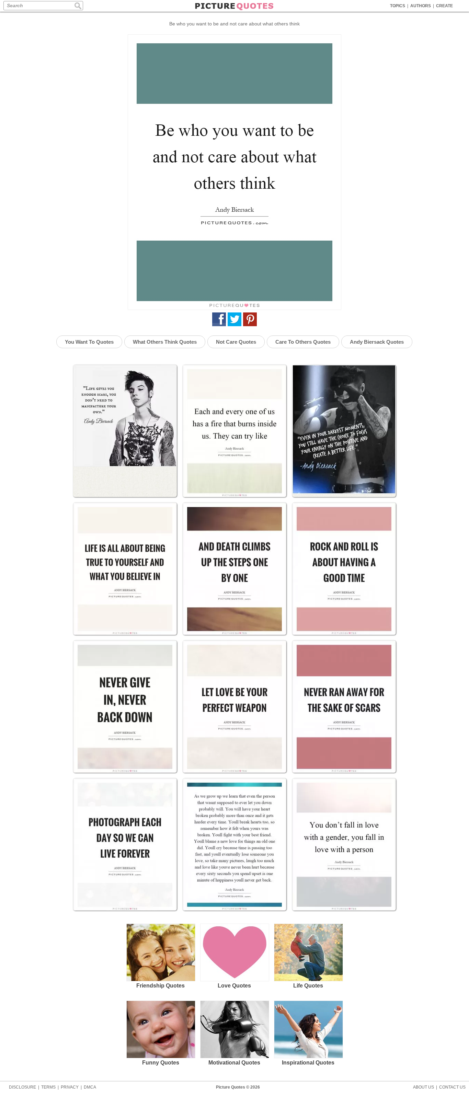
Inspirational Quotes (308, 1063)
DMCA (90, 1087)
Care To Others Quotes (303, 342)
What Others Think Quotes (165, 342)
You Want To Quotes (89, 342)
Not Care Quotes (236, 342)
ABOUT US (423, 1087)
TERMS (48, 1087)
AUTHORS (420, 5)
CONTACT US (452, 1087)
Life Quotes (308, 986)
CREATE (444, 5)
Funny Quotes (160, 1063)
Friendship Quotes (160, 986)
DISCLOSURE (22, 1087)
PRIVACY (70, 1087)
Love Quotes (234, 986)
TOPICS (397, 5)
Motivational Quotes (234, 1063)
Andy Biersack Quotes (377, 342)
